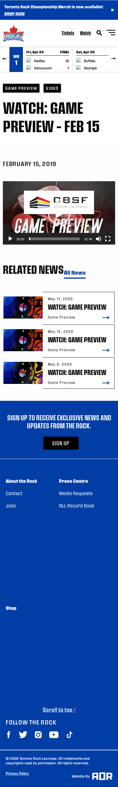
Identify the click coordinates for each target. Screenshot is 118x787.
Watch (85, 33)
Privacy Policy (17, 773)
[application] (59, 213)
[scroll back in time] (4, 59)
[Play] (10, 239)
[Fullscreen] (108, 239)
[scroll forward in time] (113, 59)
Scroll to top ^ (59, 709)
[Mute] (98, 239)
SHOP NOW (14, 13)
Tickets (68, 33)
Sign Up (60, 443)
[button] (59, 213)
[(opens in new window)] (8, 734)
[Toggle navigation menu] (111, 33)
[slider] (54, 238)
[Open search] (99, 33)
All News (75, 273)
